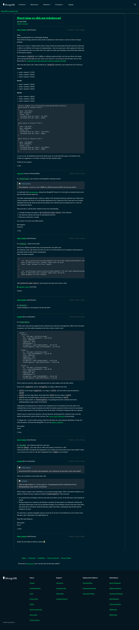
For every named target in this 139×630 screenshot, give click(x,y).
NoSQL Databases (115, 588)
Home (24, 558)
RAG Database (114, 599)
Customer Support (61, 599)
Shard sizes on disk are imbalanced (39, 18)
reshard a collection (57, 422)
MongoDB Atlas (87, 583)
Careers (32, 583)
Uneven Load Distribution (56, 416)
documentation (33, 192)
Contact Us (59, 583)
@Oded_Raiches (24, 179)
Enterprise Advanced (89, 588)
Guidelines (41, 558)
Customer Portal (61, 588)
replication (25, 24)
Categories (32, 558)
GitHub (32, 604)
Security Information (36, 609)
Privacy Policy (66, 558)
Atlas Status (60, 594)
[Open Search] (135, 4)
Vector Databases (115, 583)
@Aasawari (22, 243)
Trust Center (33, 615)
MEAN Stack (113, 615)
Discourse (30, 564)
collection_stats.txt (24, 287)
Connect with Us (35, 620)
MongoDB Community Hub (9, 11)
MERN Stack (113, 609)
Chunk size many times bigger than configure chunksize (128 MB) (46, 61)
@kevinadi (22, 445)
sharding (19, 24)
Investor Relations (35, 588)
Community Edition (88, 594)
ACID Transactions (115, 604)
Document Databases (116, 594)
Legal (31, 594)
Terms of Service (53, 558)
